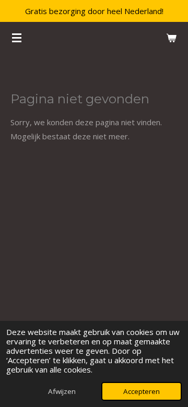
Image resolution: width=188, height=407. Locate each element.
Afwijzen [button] (62, 391)
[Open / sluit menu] (16, 37)
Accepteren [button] (141, 391)
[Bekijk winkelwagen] (171, 37)
